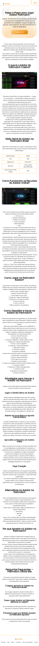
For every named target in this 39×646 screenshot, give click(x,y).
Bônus (12, 642)
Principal (3, 642)
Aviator (36, 642)
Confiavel (18, 642)
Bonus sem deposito (28, 642)
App (8, 642)
